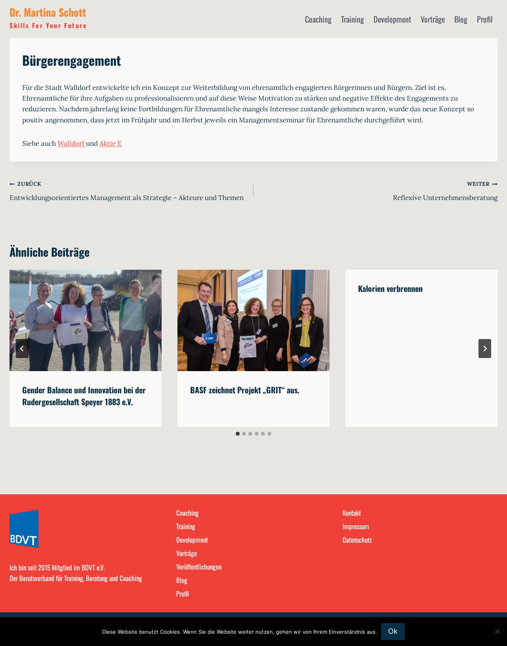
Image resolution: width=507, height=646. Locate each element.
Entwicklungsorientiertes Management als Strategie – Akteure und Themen (127, 191)
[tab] (238, 434)
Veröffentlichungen (198, 567)
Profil (485, 19)
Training (352, 19)
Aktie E (110, 143)
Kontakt (352, 513)
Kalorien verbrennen (390, 288)
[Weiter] (484, 348)
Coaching (318, 19)
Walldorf (71, 143)
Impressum (356, 526)
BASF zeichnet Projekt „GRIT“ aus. (244, 390)
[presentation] (86, 320)
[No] (497, 631)
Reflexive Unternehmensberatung (445, 191)
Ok (393, 631)
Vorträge (433, 19)
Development (392, 19)
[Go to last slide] (22, 348)
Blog (460, 19)
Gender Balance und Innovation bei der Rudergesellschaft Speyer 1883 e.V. (84, 396)
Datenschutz (357, 540)
